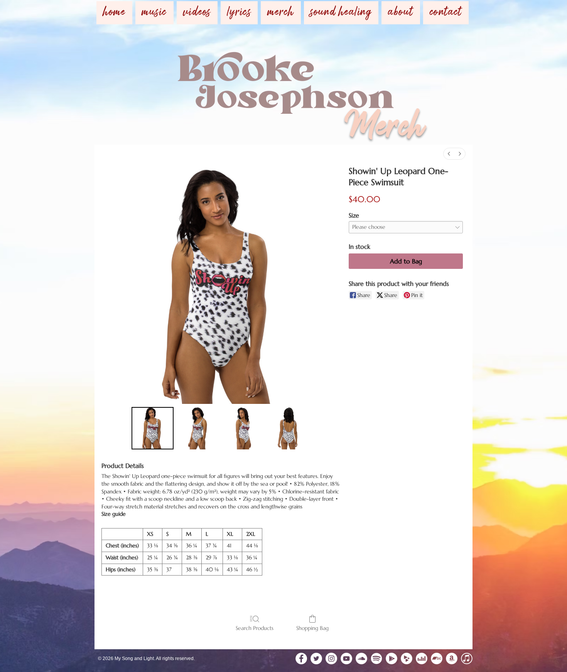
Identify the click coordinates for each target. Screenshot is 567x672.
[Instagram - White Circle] (331, 658)
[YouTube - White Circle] (346, 658)
